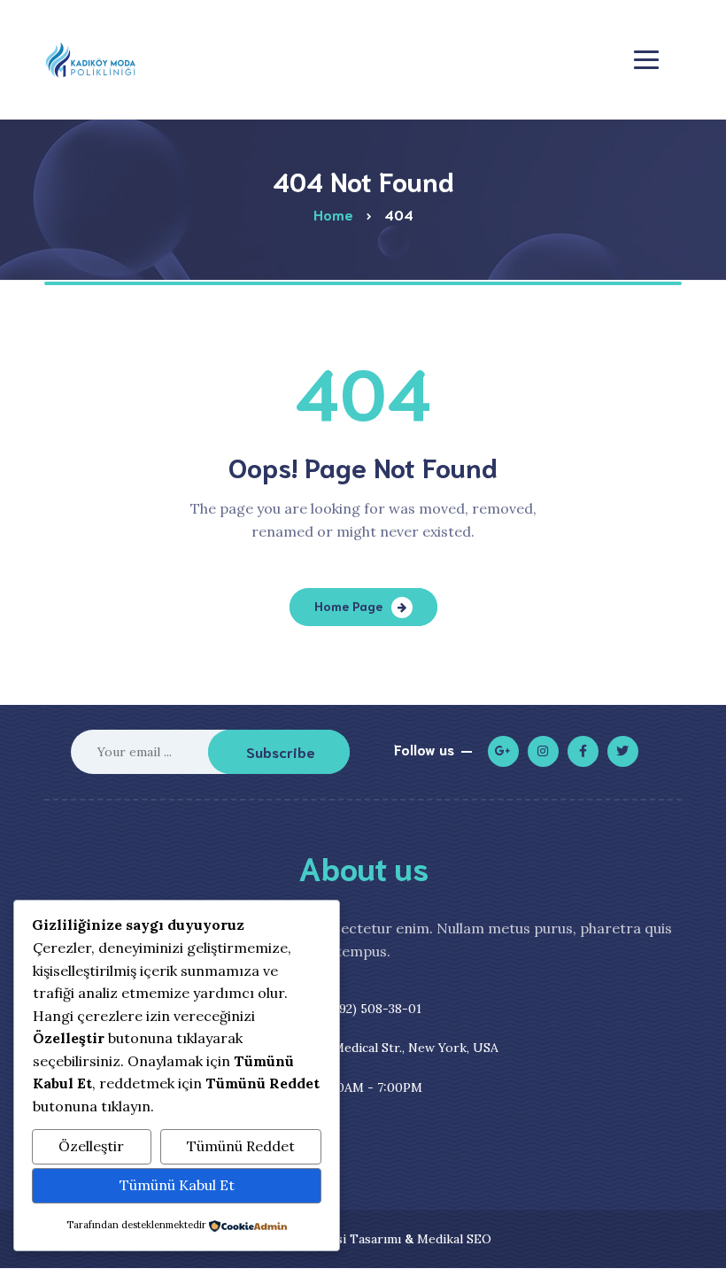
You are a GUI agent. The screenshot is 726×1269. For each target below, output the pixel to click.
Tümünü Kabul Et (177, 1185)
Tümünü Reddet (241, 1146)
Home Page (348, 606)
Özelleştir (91, 1146)
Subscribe (280, 751)
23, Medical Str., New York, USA (377, 1048)
